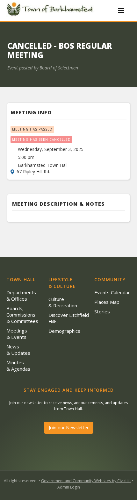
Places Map (106, 302)
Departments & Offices (21, 295)
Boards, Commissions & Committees (22, 314)
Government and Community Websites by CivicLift (86, 480)
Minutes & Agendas (18, 365)
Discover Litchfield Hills (68, 318)
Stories (102, 311)
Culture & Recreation (62, 302)
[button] (121, 10)
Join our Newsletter (69, 428)
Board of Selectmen (59, 68)
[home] (51, 10)
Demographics (64, 331)
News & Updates (18, 349)
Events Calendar (112, 292)
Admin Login (68, 487)
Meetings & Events (16, 333)
